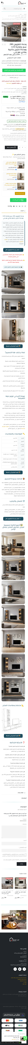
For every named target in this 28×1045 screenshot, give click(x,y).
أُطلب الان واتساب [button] (16, 200)
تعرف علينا (24, 984)
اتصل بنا (25, 982)
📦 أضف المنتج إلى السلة (13, 346)
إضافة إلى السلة (10, 147)
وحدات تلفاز (4, 92)
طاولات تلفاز (21, 92)
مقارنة (9, 206)
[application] (14, 915)
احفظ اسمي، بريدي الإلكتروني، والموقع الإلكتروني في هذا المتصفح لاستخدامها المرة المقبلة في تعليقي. (14, 855)
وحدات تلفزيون (23, 93)
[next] (3, 44)
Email (14, 206)
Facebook (25, 206)
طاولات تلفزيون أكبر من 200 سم (10, 88)
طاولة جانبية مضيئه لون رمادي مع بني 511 (11, 174)
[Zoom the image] (14, 938)
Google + (16, 206)
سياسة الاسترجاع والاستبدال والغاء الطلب (18, 978)
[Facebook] (24, 969)
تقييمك (24, 819)
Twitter (22, 206)
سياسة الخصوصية (23, 981)
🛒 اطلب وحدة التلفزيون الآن (13, 250)
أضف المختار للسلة (20, 193)
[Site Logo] (21, 3)
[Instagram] (15, 969)
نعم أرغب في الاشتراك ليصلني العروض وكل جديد (14, 860)
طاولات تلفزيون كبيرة (14, 92)
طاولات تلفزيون (19, 88)
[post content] (20, 883)
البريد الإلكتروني (22, 847)
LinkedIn (19, 206)
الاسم (24, 840)
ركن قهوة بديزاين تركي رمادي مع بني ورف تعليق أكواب (10, 163)
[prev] (5, 44)
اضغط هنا (8, 83)
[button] (21, 32)
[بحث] (4, 8)
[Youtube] (19, 969)
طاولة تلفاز (8, 92)
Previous (24, 23)
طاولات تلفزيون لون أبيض (17, 890)
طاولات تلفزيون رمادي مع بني (21, 90)
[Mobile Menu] (25, 9)
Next (24, 41)
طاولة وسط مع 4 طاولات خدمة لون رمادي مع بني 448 (10, 184)
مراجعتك (24, 824)
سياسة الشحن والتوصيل (22, 979)
